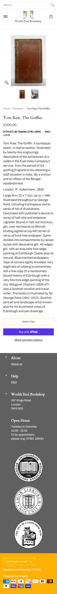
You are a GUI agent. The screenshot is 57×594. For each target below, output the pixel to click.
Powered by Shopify (15, 576)
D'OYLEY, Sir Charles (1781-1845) (22, 131)
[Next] (51, 60)
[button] (51, 16)
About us (16, 364)
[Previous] (5, 60)
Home (6, 108)
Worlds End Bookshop (17, 569)
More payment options (28, 340)
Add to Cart (28, 321)
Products (18, 108)
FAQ (14, 382)
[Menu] (5, 16)
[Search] (52, 5)
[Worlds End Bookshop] (28, 16)
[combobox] (26, 5)
